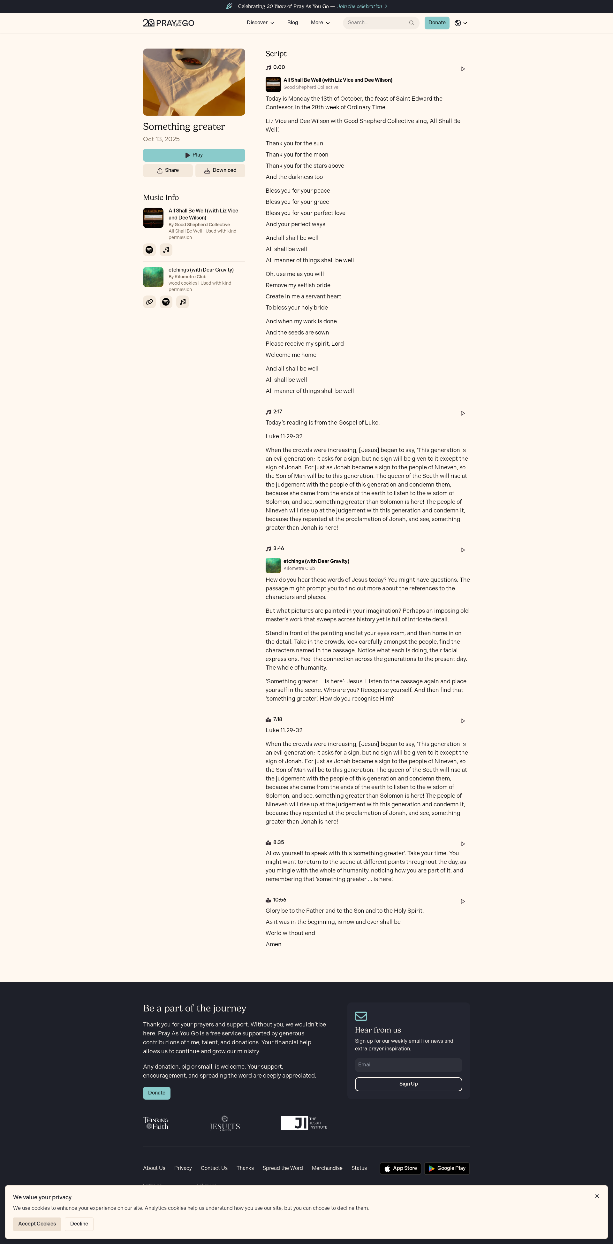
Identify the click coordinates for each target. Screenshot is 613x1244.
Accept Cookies (37, 1224)
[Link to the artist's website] (149, 302)
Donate (437, 23)
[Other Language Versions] (461, 23)
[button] (160, 170)
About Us (154, 1168)
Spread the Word (283, 1168)
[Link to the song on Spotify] (149, 249)
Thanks (245, 1168)
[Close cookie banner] (597, 1196)
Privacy (183, 1168)
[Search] (412, 23)
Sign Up (408, 1084)
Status (359, 1168)
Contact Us (214, 1168)
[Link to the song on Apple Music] (166, 249)
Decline (79, 1224)
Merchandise (327, 1168)
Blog (292, 23)
